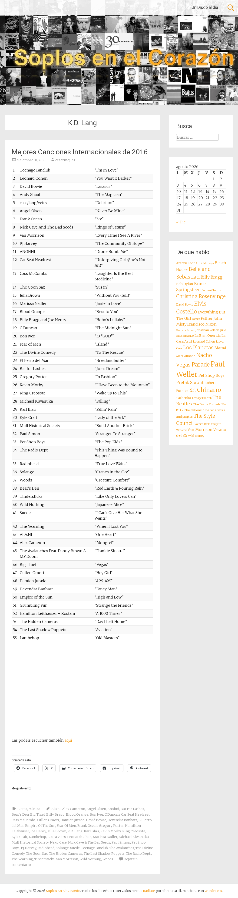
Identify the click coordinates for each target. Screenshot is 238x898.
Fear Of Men (66, 826)
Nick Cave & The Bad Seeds (89, 842)
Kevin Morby (110, 831)
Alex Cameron (73, 809)
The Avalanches (121, 848)
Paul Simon (121, 842)
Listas (22, 809)
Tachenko (183, 398)
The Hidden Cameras (65, 853)
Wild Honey (196, 435)
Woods (107, 859)
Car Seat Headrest (135, 814)
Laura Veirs (56, 837)
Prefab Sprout (190, 382)
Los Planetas (198, 347)
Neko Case (58, 842)
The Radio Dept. (138, 853)
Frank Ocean (87, 826)
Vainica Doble (202, 424)
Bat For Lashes (132, 809)
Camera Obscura (211, 290)
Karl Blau (91, 831)
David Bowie (96, 820)
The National (193, 410)
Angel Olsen (96, 809)
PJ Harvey (28, 848)
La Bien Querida (208, 335)
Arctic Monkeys (205, 263)
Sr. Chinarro (205, 390)
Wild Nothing (90, 859)
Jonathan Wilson (207, 330)
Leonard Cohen (79, 837)
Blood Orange (77, 814)
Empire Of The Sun (40, 826)
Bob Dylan (184, 284)
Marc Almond (185, 356)
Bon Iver (96, 814)
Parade (201, 364)
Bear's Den (20, 814)
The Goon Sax (37, 853)
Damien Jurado (72, 820)
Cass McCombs (24, 820)
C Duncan (112, 814)
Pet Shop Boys (211, 375)
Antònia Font (185, 263)
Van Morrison (67, 859)
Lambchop (37, 837)
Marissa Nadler (105, 837)
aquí (68, 740)
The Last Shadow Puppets (104, 853)
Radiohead (46, 848)
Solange (62, 848)
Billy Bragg (55, 814)
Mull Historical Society (30, 842)
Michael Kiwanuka (134, 837)
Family (196, 318)
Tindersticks (44, 859)
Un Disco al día (205, 7)
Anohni (113, 809)
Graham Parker (185, 330)
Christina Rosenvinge (201, 296)
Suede (75, 848)
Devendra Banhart (122, 820)
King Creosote (133, 831)
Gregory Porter (111, 826)
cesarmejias (65, 160)
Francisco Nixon (202, 324)
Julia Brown (56, 831)
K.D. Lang (75, 831)
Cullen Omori (48, 820)
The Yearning (22, 859)
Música (34, 809)
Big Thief (37, 814)
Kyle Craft (19, 837)
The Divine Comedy (207, 404)
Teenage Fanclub (94, 848)
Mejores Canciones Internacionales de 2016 (80, 152)
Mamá (220, 348)
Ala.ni (56, 809)
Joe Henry (38, 831)
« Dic (180, 222)
